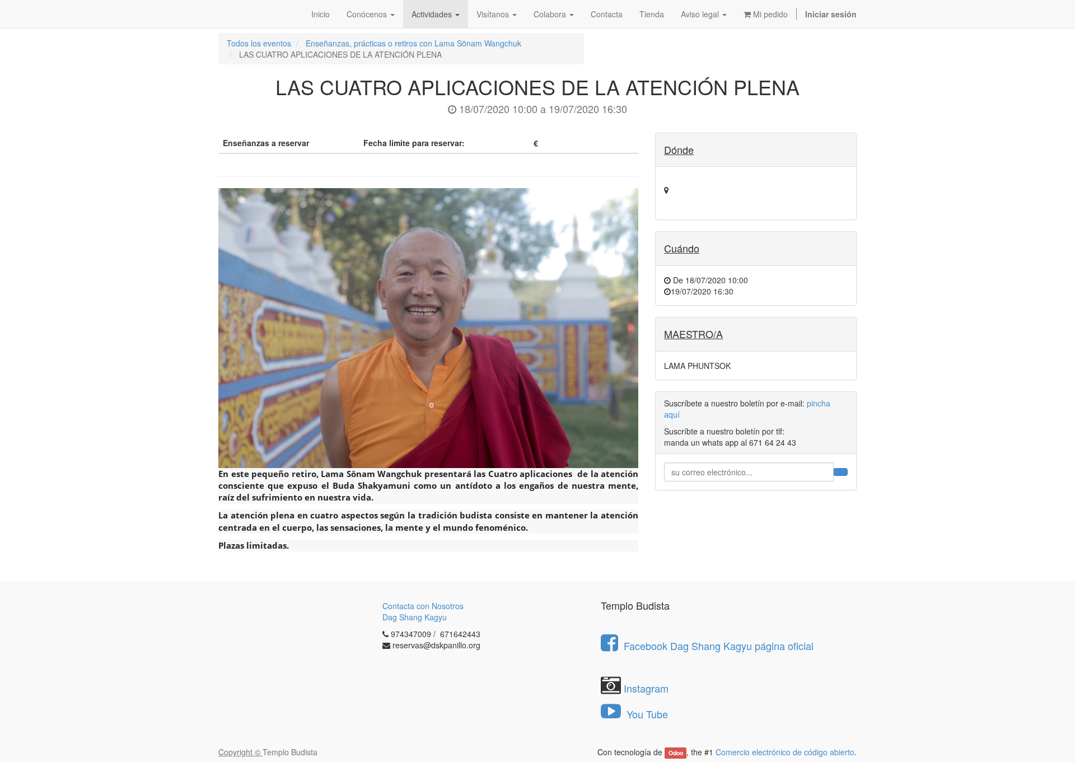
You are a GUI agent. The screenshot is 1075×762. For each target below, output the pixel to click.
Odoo (676, 753)
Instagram (646, 688)
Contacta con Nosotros (423, 605)
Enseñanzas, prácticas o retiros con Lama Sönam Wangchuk (413, 43)
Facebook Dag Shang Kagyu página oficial (719, 645)
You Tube (646, 714)
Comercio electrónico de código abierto (785, 752)
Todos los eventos (259, 43)
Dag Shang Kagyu (414, 617)
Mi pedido (769, 14)
